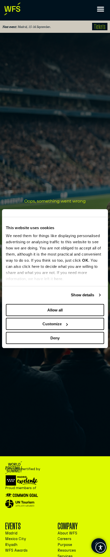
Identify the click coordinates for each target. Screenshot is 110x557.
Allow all (55, 310)
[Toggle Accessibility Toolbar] (100, 547)
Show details (82, 295)
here (58, 279)
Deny (55, 338)
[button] (100, 9)
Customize (52, 324)
